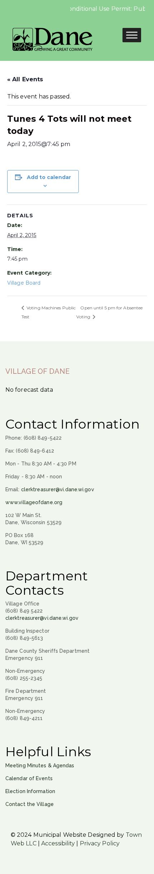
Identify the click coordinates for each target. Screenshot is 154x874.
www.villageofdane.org (33, 502)
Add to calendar (49, 177)
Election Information (30, 791)
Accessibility (58, 843)
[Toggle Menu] (132, 35)
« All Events (25, 79)
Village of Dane (37, 371)
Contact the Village (29, 804)
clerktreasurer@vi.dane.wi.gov (57, 489)
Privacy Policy (100, 843)
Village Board (23, 283)
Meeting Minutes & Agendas (39, 765)
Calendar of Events (29, 778)
